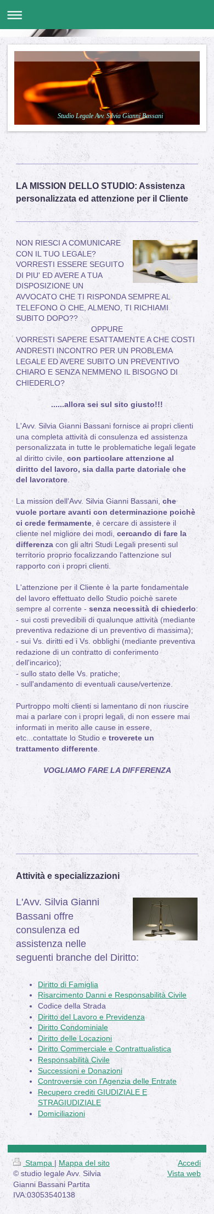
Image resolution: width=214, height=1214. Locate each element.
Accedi (189, 1163)
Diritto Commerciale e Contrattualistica (104, 1048)
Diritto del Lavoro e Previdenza (91, 1016)
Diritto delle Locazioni (75, 1038)
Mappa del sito (84, 1163)
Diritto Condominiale (73, 1027)
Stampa (38, 1163)
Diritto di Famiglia (68, 984)
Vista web (184, 1173)
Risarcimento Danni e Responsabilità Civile (112, 994)
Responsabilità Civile (74, 1059)
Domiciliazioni (61, 1113)
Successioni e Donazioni (80, 1070)
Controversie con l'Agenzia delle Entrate (107, 1081)
